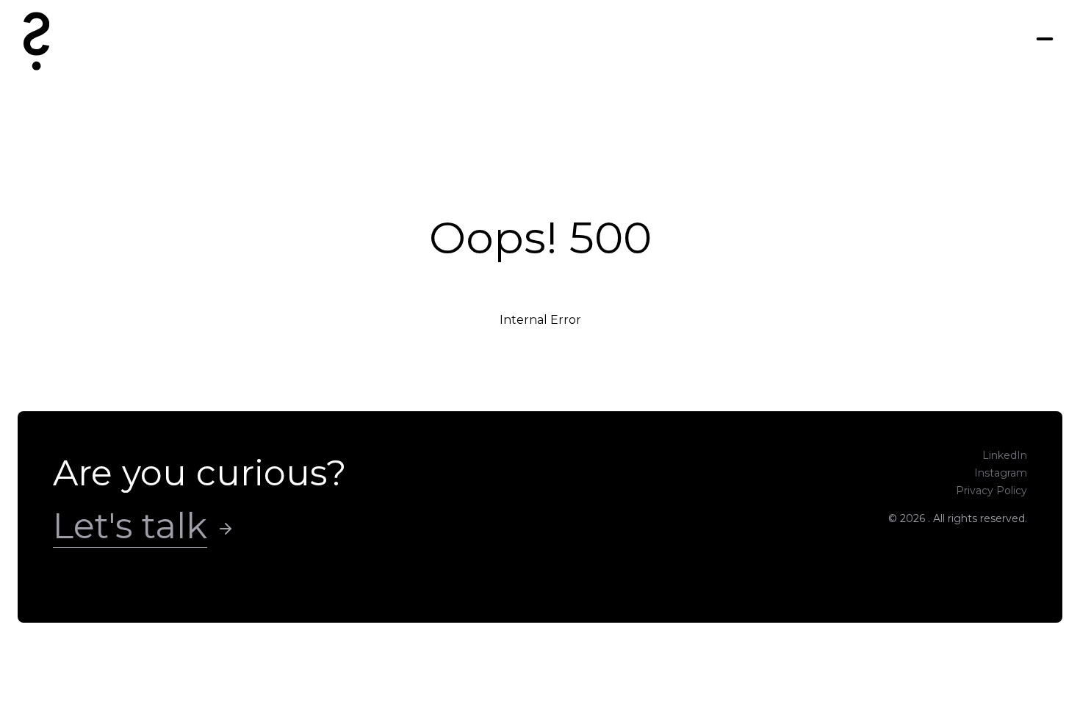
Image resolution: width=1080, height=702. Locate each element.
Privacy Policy (991, 490)
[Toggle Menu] (1044, 39)
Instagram (1000, 473)
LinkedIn (1004, 455)
